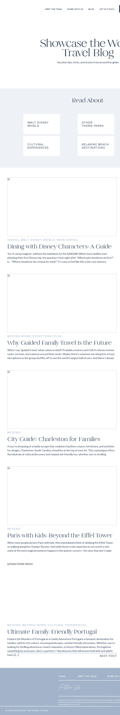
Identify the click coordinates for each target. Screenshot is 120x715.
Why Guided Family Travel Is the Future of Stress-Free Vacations (59, 346)
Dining (13, 240)
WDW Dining (67, 240)
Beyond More (19, 336)
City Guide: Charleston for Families (53, 439)
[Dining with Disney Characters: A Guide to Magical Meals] (62, 207)
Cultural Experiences (67, 625)
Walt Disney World (38, 240)
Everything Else (47, 336)
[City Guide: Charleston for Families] (62, 399)
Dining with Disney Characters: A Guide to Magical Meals (59, 250)
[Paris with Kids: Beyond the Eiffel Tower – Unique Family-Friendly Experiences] (62, 495)
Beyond (14, 432)
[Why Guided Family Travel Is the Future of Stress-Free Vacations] (62, 303)
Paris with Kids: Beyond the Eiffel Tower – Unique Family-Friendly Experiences (59, 539)
